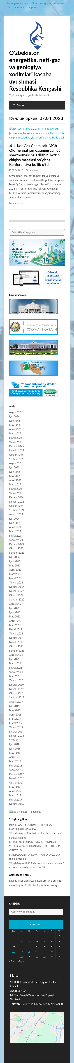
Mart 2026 (15, 433)
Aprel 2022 (15, 621)
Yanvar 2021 (16, 672)
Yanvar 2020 (16, 680)
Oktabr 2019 (16, 693)
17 (13, 952)
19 (29, 952)
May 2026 (14, 425)
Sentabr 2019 (16, 697)
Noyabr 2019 (16, 689)
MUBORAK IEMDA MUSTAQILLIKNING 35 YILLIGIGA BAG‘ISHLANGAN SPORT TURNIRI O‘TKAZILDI (35, 846)
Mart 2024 (15, 531)
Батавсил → (16, 203)
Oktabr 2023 (16, 548)
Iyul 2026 (14, 416)
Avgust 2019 (16, 702)
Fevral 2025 (15, 489)
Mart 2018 (15, 761)
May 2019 (14, 710)
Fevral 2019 (15, 723)
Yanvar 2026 (16, 442)
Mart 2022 (15, 625)
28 (44, 957)
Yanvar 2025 (16, 493)
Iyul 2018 (14, 744)
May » (21, 961)
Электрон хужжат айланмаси (49, 3)
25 (21, 957)
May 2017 (14, 787)
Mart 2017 (15, 795)
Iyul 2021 (14, 659)
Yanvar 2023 (16, 583)
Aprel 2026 (15, 429)
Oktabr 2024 (16, 506)
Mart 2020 (15, 676)
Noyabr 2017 (16, 778)
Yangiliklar (33, 170)
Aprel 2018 (15, 757)
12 (29, 946)
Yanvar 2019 (16, 727)
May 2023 (14, 566)
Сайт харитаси (15, 7)
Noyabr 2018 (16, 736)
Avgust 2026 (16, 412)
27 (37, 957)
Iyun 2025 (14, 472)
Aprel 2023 (15, 570)
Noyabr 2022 (16, 591)
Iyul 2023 (14, 557)
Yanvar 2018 (16, 770)
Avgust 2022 (16, 604)
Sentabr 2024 (16, 510)
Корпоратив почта (17, 3)
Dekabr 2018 (16, 732)
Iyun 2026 (14, 421)
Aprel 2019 (15, 715)
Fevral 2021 (15, 668)
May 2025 (14, 476)
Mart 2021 (15, 663)
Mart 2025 (15, 484)
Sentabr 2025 (16, 459)
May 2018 (14, 753)
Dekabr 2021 (16, 638)
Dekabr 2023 (16, 544)
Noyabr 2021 (16, 642)
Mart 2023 (15, 574)
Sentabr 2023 (16, 553)
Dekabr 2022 (16, 587)
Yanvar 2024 (16, 540)
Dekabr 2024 (16, 497)
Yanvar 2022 (16, 634)
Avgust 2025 (16, 463)
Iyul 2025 (14, 467)
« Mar (12, 961)
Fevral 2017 (15, 800)
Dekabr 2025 (16, 446)
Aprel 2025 (15, 480)
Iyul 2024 (14, 519)
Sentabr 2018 (16, 740)
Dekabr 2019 (16, 685)
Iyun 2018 (14, 749)
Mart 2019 (15, 719)
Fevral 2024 (15, 536)
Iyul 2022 (14, 608)
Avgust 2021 (16, 655)
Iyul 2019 (14, 706)
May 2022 (14, 617)
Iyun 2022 (14, 612)
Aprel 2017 (15, 791)
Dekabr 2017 (16, 774)
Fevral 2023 (15, 578)
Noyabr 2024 (16, 502)
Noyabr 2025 (16, 450)
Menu (20, 105)
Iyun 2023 (14, 561)
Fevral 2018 (15, 766)
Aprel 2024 (15, 527)
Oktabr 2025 (16, 455)
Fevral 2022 (15, 629)
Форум (32, 7)
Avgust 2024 (16, 514)
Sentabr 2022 (16, 600)
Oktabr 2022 (16, 595)
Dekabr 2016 (16, 804)
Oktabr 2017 (16, 783)
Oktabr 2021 (16, 646)
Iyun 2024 (14, 523)
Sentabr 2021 (16, 651)
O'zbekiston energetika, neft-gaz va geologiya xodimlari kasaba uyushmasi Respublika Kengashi (35, 71)
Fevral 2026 (15, 438)
